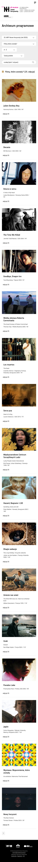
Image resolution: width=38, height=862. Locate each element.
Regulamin (19, 856)
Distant (5, 645)
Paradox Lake (9, 685)
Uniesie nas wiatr (10, 595)
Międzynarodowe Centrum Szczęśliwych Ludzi (14, 456)
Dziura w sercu (9, 189)
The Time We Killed (11, 235)
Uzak (5, 641)
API (24, 856)
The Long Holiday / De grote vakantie (14, 553)
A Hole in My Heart (9, 192)
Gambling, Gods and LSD (10, 507)
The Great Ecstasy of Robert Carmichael (15, 324)
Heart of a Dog (7, 414)
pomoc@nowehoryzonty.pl (19, 852)
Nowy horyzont (9, 814)
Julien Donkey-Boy (11, 106)
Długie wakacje (10, 549)
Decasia (6, 147)
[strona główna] (19, 9)
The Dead (6, 368)
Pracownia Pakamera (21, 854)
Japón (5, 727)
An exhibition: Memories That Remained (15, 776)
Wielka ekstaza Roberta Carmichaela (13, 319)
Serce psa (7, 411)
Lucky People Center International (13, 461)
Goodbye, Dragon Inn (12, 276)
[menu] (35, 2)
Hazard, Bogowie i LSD (13, 503)
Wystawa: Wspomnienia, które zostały (16, 771)
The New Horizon (8, 818)
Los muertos (8, 365)
